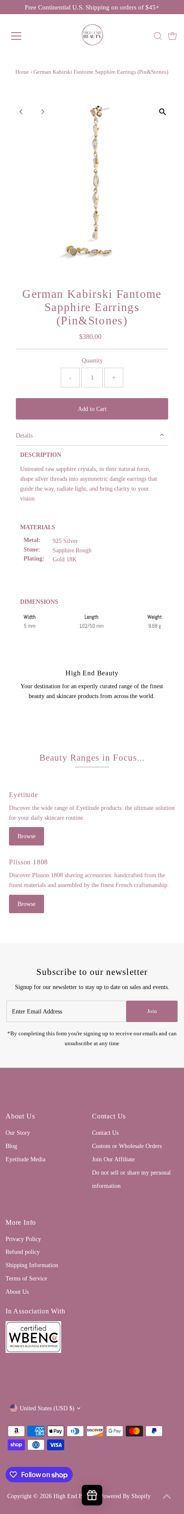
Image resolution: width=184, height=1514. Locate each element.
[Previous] (21, 111)
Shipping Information (32, 1265)
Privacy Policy (23, 1238)
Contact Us (105, 1132)
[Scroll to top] (166, 1496)
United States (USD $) (47, 1408)
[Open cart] (172, 36)
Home (22, 72)
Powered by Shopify (125, 1496)
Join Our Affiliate (113, 1159)
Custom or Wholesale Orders (127, 1145)
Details (24, 435)
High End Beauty (74, 1496)
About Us (17, 1291)
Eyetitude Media (25, 1159)
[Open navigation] (25, 36)
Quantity (92, 360)
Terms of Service (26, 1278)
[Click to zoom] (162, 112)
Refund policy (23, 1251)
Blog (11, 1145)
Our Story (18, 1132)
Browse (27, 836)
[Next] (42, 111)
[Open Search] (158, 36)
